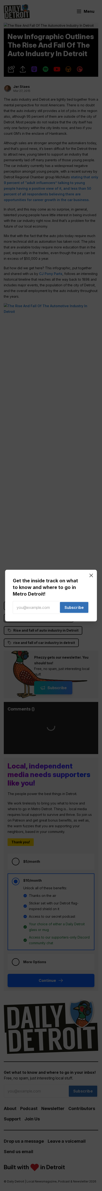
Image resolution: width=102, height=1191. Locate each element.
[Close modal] (91, 575)
